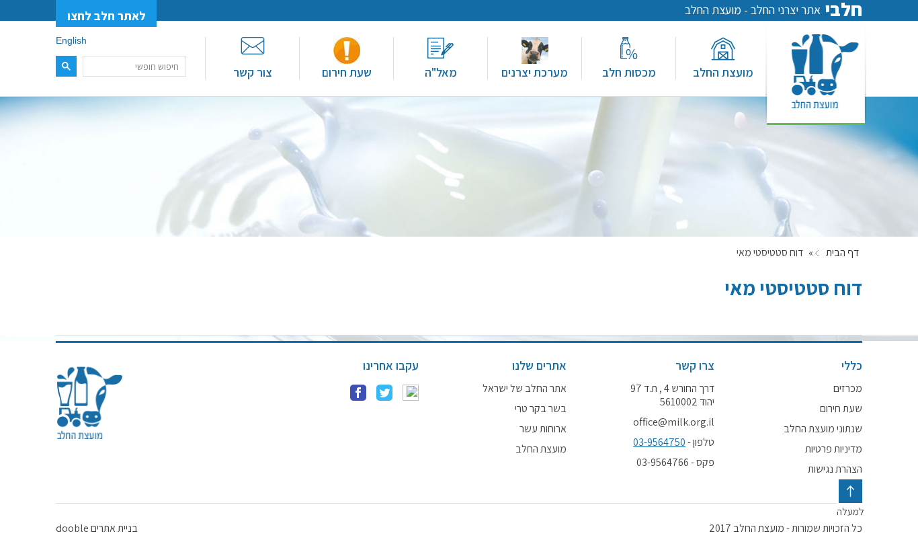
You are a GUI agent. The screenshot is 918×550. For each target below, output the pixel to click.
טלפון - (673, 442)
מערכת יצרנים (534, 72)
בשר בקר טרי (541, 409)
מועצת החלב (723, 72)
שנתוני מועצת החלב (823, 429)
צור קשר (252, 72)
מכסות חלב (629, 72)
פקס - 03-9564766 (675, 462)
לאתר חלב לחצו (106, 16)
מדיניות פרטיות (833, 449)
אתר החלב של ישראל (525, 388)
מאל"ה (441, 72)
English (71, 40)
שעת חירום (347, 72)
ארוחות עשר (543, 429)
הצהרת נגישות (835, 469)
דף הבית (842, 252)
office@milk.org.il (673, 422)
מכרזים (847, 388)
